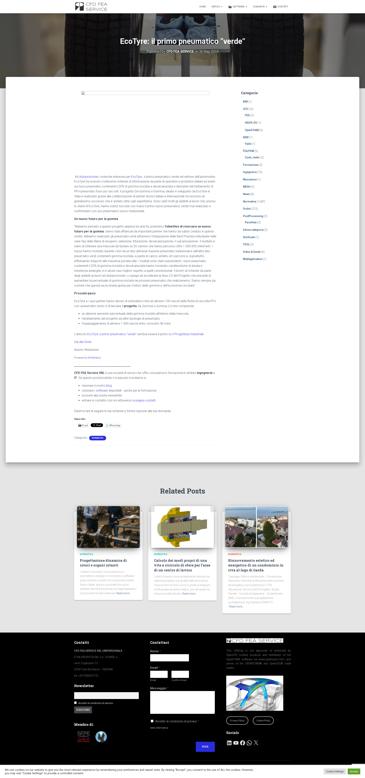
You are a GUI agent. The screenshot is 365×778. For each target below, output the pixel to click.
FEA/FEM (248, 150)
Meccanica (250, 179)
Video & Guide (252, 251)
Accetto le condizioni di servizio (95, 703)
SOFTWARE (239, 6)
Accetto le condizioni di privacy (177, 721)
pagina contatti (146, 400)
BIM (245, 101)
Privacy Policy (237, 720)
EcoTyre (136, 177)
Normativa (97, 438)
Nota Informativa (159, 727)
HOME (202, 6)
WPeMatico (94, 357)
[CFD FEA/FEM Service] (92, 6)
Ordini (247, 208)
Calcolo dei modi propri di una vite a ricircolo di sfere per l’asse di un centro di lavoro (182, 565)
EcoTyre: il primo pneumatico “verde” (111, 334)
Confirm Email (178, 680)
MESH (246, 186)
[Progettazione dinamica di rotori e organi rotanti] (108, 526)
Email (155, 668)
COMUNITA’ (259, 6)
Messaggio (159, 688)
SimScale (249, 237)
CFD (245, 109)
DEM (245, 137)
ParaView (251, 222)
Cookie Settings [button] (335, 771)
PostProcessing (253, 216)
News (246, 194)
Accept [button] (354, 771)
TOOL (246, 244)
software (102, 390)
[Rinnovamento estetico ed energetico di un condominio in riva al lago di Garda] (256, 526)
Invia (205, 746)
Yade (248, 143)
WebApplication (252, 259)
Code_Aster (252, 157)
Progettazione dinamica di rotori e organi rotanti (103, 562)
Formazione (250, 164)
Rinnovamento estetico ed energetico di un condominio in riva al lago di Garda (255, 565)
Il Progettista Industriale (188, 334)
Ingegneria (250, 172)
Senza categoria (253, 229)
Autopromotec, (89, 177)
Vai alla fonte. (83, 342)
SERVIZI (216, 6)
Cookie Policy (263, 720)
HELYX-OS (251, 122)
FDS (247, 115)
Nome (155, 651)
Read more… (123, 593)
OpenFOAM (252, 130)
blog (109, 385)
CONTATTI (282, 6)
